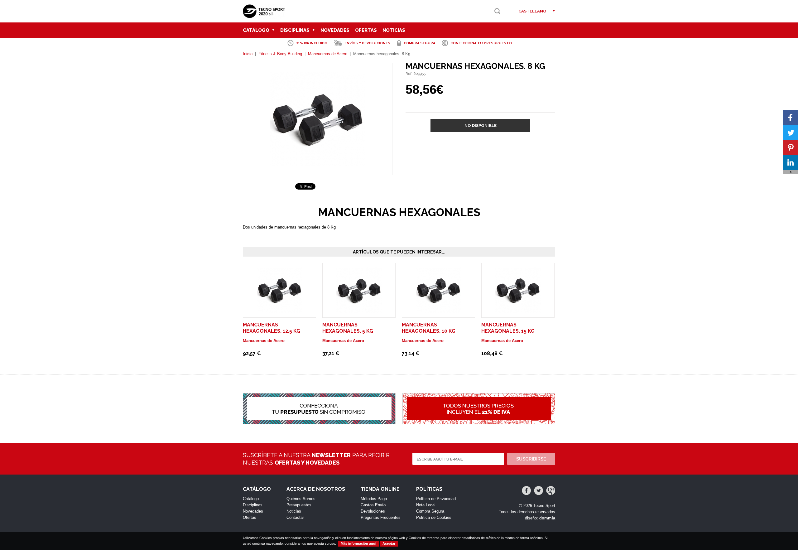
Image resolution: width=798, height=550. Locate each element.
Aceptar (388, 543)
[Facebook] (526, 490)
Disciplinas (295, 30)
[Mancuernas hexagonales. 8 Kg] (317, 163)
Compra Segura (430, 511)
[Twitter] (538, 490)
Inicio (247, 53)
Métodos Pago (374, 498)
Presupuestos (298, 505)
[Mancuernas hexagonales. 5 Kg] (359, 310)
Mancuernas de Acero (327, 53)
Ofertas (366, 30)
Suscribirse (531, 459)
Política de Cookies (433, 517)
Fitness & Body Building (280, 53)
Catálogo (257, 30)
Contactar (295, 517)
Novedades (334, 30)
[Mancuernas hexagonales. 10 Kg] (438, 310)
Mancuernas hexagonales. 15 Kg (508, 328)
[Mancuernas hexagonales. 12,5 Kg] (279, 310)
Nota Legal (425, 505)
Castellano (532, 11)
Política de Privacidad (436, 498)
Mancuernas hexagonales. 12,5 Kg (271, 328)
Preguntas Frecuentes (381, 517)
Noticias (393, 30)
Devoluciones (373, 511)
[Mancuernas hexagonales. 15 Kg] (518, 310)
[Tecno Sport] (265, 15)
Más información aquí (358, 543)
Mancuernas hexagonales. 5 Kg (347, 328)
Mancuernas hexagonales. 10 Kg (428, 328)
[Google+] (550, 490)
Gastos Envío (373, 505)
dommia (547, 518)
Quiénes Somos (300, 498)
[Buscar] (497, 11)
